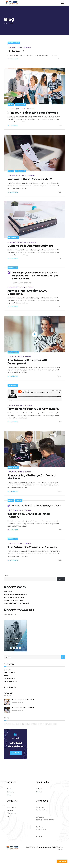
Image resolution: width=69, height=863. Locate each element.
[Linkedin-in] (39, 836)
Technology (12, 267)
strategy (48, 724)
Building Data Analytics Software (30, 245)
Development (20, 104)
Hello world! (16, 51)
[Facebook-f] (36, 836)
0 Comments (27, 47)
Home (6, 23)
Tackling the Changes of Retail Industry (29, 515)
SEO (22, 724)
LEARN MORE (14, 59)
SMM (27, 724)
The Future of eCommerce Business (32, 547)
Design (10, 104)
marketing (15, 724)
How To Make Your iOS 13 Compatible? (33, 408)
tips (55, 724)
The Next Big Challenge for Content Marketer (32, 477)
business (7, 724)
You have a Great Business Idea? (30, 179)
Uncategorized (13, 42)
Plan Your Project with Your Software (33, 112)
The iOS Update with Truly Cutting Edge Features (36, 505)
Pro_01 (20, 47)
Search (6, 575)
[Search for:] (34, 657)
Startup (19, 500)
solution (34, 724)
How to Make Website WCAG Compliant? (27, 292)
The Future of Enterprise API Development (27, 362)
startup (41, 724)
